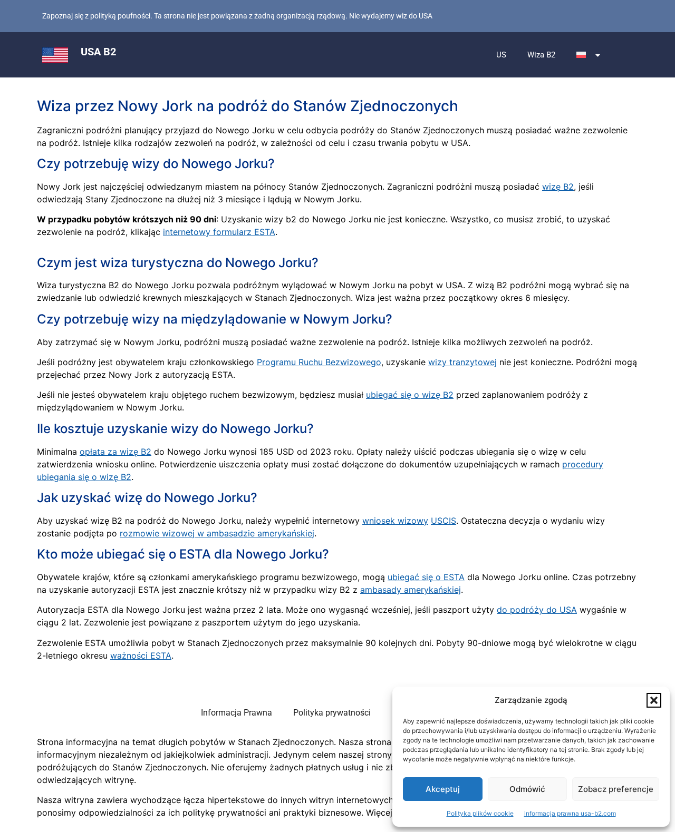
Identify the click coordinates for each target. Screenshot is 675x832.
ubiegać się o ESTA (426, 577)
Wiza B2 (541, 55)
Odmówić (527, 789)
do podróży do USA (537, 609)
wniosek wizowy (395, 520)
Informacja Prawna (236, 713)
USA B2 (98, 51)
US (501, 55)
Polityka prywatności (332, 713)
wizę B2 (558, 186)
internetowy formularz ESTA (219, 232)
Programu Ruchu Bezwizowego (319, 362)
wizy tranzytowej (462, 362)
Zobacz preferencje (615, 789)
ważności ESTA (140, 655)
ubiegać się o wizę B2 (410, 394)
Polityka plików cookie (480, 813)
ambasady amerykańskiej (410, 589)
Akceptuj (443, 789)
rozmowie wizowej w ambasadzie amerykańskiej (217, 533)
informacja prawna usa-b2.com (570, 813)
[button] (654, 700)
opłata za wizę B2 (115, 451)
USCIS (443, 520)
